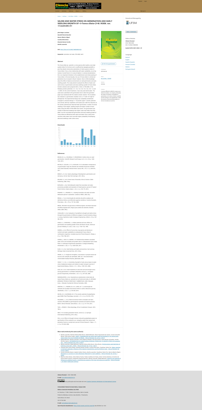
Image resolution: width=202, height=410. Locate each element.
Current (57, 11)
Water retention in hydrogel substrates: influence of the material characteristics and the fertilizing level (90, 348)
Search (144, 11)
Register (140, 1)
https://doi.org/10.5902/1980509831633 (70, 49)
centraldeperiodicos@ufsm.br (69, 403)
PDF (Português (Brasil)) (109, 63)
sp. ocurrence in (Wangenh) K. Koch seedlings (81, 353)
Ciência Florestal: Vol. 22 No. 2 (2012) (73, 342)
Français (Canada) (130, 64)
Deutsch (127, 57)
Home (59, 16)
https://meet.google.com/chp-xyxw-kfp (84, 405)
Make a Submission (131, 31)
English (127, 59)
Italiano (127, 67)
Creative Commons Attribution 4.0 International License (101, 381)
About (77, 11)
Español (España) (130, 62)
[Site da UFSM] (131, 25)
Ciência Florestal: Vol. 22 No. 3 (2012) (95, 338)
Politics (84, 11)
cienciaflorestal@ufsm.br (68, 377)
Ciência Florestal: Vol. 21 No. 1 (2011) (87, 346)
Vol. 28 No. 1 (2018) (72, 16)
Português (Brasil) (130, 69)
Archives (64, 11)
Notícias (71, 11)
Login (145, 1)
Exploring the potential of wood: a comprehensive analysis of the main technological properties (91, 359)
